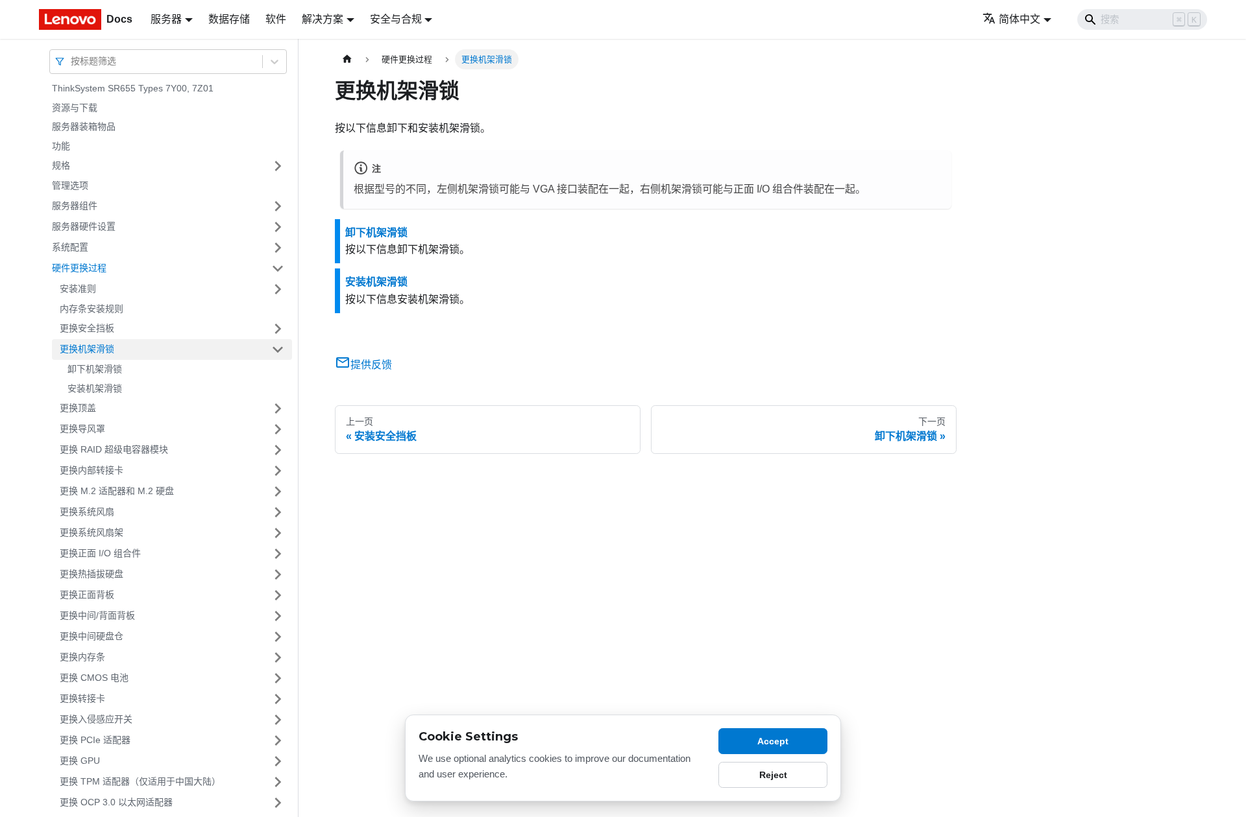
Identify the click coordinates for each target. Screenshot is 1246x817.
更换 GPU (80, 760)
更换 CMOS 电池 (94, 677)
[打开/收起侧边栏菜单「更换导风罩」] (277, 429)
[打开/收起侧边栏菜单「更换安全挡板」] (277, 328)
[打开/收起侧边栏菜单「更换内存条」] (277, 657)
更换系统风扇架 (91, 532)
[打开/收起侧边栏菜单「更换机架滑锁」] (277, 349)
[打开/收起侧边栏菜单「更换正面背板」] (277, 595)
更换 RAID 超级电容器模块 (114, 449)
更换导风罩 (82, 428)
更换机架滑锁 (87, 349)
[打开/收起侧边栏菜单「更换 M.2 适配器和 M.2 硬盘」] (277, 491)
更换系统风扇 (87, 511)
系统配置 (70, 247)
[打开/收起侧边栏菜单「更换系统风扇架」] (277, 533)
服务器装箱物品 (84, 126)
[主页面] (347, 59)
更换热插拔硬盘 (91, 574)
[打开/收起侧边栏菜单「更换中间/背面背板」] (277, 616)
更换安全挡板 (87, 328)
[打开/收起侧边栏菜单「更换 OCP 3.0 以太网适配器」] (277, 802)
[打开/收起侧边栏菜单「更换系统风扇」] (277, 512)
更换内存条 (82, 657)
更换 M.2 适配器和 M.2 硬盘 (117, 491)
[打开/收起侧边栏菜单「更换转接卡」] (277, 699)
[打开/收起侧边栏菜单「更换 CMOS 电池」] (277, 678)
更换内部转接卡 (91, 470)
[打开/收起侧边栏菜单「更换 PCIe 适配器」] (277, 740)
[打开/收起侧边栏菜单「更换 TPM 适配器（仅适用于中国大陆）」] (277, 782)
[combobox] (72, 61)
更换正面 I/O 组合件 (100, 553)
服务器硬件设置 (84, 226)
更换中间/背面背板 (97, 615)
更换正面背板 (87, 594)
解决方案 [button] (322, 19)
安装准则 (78, 288)
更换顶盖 (78, 408)
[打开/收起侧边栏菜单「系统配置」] (277, 247)
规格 (61, 165)
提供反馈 (371, 364)
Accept (772, 741)
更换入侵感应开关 (96, 719)
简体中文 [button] (1019, 19)
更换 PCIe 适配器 (95, 740)
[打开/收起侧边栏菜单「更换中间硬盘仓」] (277, 636)
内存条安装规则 (91, 308)
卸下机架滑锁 (94, 369)
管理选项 (70, 185)
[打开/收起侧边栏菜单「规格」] (277, 166)
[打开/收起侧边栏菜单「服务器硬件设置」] (277, 227)
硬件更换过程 (79, 268)
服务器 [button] (166, 19)
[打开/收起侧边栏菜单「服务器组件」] (277, 206)
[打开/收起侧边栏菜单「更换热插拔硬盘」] (277, 574)
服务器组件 (74, 205)
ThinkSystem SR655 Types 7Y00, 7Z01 (133, 88)
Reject (773, 775)
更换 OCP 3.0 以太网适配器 (116, 802)
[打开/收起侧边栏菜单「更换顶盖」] (277, 408)
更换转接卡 (82, 698)
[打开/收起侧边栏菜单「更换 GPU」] (277, 761)
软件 (275, 19)
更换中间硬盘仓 (91, 636)
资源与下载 (74, 107)
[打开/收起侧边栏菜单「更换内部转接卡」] (277, 470)
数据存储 (229, 19)
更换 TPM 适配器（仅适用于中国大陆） (140, 781)
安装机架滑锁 (94, 388)
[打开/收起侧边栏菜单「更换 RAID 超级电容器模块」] (277, 450)
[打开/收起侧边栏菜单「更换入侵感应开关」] (277, 719)
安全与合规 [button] (396, 19)
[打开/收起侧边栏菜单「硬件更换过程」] (277, 268)
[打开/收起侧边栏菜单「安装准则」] (277, 289)
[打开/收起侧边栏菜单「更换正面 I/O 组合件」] (277, 553)
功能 (61, 146)
